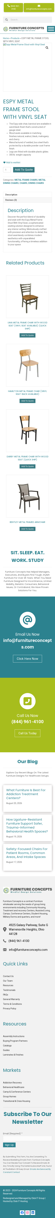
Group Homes (9, 1096)
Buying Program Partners (15, 1041)
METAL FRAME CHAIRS (26, 180)
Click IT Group (37, 1198)
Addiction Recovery (12, 1082)
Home (6, 38)
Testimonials (9, 990)
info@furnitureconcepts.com (39, 9)
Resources (8, 985)
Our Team (8, 981)
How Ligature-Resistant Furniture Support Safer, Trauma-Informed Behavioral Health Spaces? (27, 825)
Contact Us (8, 976)
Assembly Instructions (13, 1036)
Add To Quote (24, 169)
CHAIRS (23, 183)
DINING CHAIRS (36, 183)
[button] (47, 47)
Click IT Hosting (20, 1201)
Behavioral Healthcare (13, 1087)
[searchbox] (27, 20)
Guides (6, 1050)
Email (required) (12, 1133)
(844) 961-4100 (15, 7)
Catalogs (7, 1045)
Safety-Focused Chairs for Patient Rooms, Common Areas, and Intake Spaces (27, 853)
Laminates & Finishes (13, 1055)
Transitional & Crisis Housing (16, 1101)
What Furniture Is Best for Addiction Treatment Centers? (26, 794)
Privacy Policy (9, 1008)
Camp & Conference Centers (17, 1092)
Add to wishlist (13, 162)
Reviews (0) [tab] (11, 200)
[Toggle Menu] (51, 29)
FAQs (5, 994)
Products (15, 38)
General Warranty (11, 999)
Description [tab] (11, 194)
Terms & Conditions (12, 1004)
